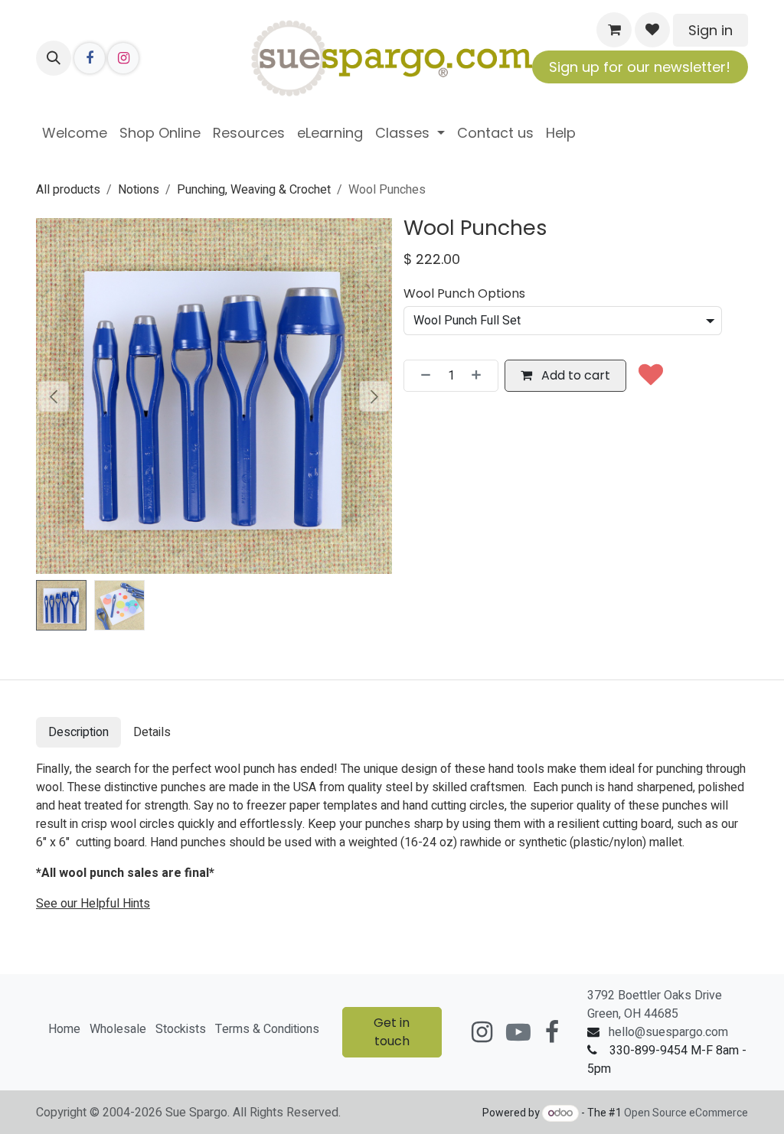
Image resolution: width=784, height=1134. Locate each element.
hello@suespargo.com (668, 1032)
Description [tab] (78, 732)
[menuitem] (74, 132)
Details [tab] (152, 732)
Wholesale (118, 1029)
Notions (138, 190)
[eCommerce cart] (614, 29)
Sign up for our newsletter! (639, 67)
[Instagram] (123, 58)
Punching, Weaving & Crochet (254, 190)
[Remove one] (421, 375)
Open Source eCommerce (686, 1113)
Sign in (710, 30)
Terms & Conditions (267, 1029)
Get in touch (392, 1032)
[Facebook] (89, 58)
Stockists (180, 1029)
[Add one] (481, 375)
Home (64, 1029)
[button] (53, 58)
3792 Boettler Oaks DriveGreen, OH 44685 (654, 1004)
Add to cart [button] (574, 375)
